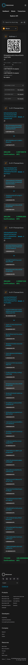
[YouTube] (17, 578)
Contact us (5, 586)
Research (4, 632)
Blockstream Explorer (6, 605)
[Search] (3, 22)
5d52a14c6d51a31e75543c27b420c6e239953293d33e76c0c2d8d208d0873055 (10, 115)
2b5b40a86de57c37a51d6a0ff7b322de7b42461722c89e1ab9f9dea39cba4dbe (10, 235)
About (3, 634)
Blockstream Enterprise (6, 601)
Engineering (4, 617)
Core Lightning (16, 601)
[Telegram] (14, 578)
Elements (15, 603)
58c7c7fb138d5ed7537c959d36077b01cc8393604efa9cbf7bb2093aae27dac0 (10, 170)
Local (3, 653)
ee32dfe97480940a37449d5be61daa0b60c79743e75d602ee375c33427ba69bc (10, 300)
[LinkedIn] (6, 578)
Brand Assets (4, 655)
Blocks (13, 11)
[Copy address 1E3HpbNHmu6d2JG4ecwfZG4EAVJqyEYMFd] (4, 59)
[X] (3, 578)
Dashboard (6, 11)
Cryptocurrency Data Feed (18, 596)
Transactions (21, 11)
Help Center (4, 646)
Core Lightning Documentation (8, 622)
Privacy (8, 659)
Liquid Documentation (6, 619)
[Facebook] (10, 578)
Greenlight (4, 607)
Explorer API (14, 16)
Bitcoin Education (5, 648)
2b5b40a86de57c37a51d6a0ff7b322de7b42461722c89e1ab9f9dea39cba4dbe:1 (14, 182)
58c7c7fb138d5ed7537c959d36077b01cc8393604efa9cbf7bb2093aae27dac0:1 (14, 127)
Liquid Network (16, 598)
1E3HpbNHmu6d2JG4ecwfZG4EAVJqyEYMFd (14, 205)
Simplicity (15, 605)
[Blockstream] (7, 574)
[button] (21, 117)
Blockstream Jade (5, 598)
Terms (3, 659)
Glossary (3, 650)
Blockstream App (5, 596)
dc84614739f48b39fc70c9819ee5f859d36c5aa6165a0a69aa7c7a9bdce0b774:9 (14, 311)
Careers (3, 636)
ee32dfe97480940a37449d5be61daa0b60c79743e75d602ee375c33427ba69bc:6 (14, 246)
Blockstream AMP (5, 603)
